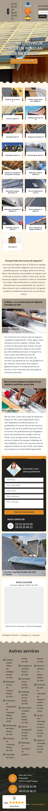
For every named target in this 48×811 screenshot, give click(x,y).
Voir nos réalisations (24, 61)
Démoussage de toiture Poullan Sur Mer (10, 730)
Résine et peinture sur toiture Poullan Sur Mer (40, 673)
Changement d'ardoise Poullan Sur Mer (25, 670)
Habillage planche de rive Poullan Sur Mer (25, 698)
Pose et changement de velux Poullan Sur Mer (25, 733)
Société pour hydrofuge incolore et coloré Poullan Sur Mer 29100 (41, 726)
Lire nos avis (14, 806)
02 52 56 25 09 (14, 7)
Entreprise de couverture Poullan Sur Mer (10, 744)
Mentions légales (38, 804)
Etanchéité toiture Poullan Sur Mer (25, 683)
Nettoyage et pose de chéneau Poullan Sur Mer (10, 689)
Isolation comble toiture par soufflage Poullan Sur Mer (9, 669)
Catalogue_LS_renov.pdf (29, 635)
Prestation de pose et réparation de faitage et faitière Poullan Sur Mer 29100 (41, 698)
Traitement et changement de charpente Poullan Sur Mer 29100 (10, 711)
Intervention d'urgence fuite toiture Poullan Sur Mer (25, 715)
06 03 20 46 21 (14, 16)
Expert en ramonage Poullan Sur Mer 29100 (41, 746)
